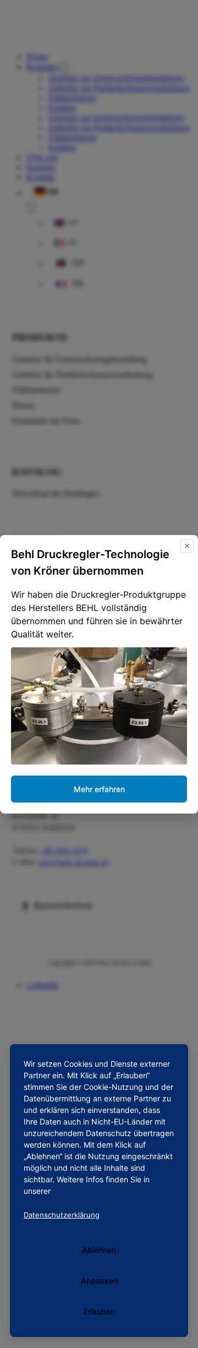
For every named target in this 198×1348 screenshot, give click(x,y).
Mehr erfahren (99, 789)
